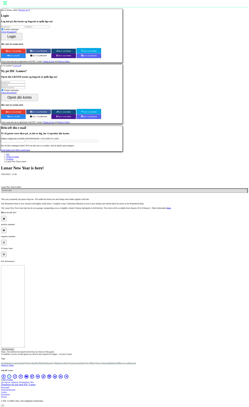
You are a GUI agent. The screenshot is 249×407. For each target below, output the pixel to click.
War (2, 363)
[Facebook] (3, 376)
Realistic (42, 363)
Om (2, 382)
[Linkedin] (60, 376)
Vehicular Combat (11, 363)
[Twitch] (32, 376)
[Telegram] (66, 376)
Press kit (4, 397)
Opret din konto (19, 97)
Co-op (125, 363)
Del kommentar (7, 349)
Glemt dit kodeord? (9, 32)
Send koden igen (8, 150)
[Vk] (37, 376)
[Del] (3, 254)
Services (7, 382)
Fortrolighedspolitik (8, 390)
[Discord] (49, 376)
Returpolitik (5, 394)
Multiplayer (112, 363)
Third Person (68, 363)
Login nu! (16, 66)
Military (120, 363)
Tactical (77, 363)
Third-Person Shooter (99, 363)
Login (11, 36)
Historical (132, 363)
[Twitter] (9, 376)
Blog (32, 382)
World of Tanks (12, 157)
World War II (85, 363)
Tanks (21, 363)
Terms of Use (48, 61)
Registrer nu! (24, 10)
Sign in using (14, 51)
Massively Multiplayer (54, 363)
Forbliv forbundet (11, 29)
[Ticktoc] (43, 376)
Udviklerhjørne (24, 382)
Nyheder (9, 159)
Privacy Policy (64, 61)
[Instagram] (15, 376)
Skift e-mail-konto (22, 150)
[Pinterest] (20, 376)
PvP (37, 363)
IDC (8, 154)
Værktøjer (14, 382)
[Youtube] (26, 376)
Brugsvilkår (5, 387)
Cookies (4, 392)
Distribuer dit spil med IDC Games (18, 384)
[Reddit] (55, 376)
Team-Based (31, 363)
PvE (25, 363)
